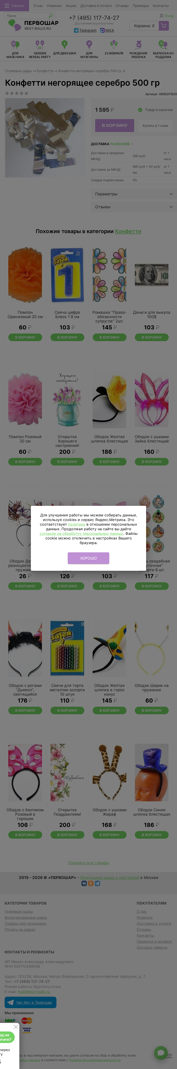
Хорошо (88, 558)
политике (76, 524)
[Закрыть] (15, 1028)
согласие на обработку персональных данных (81, 533)
